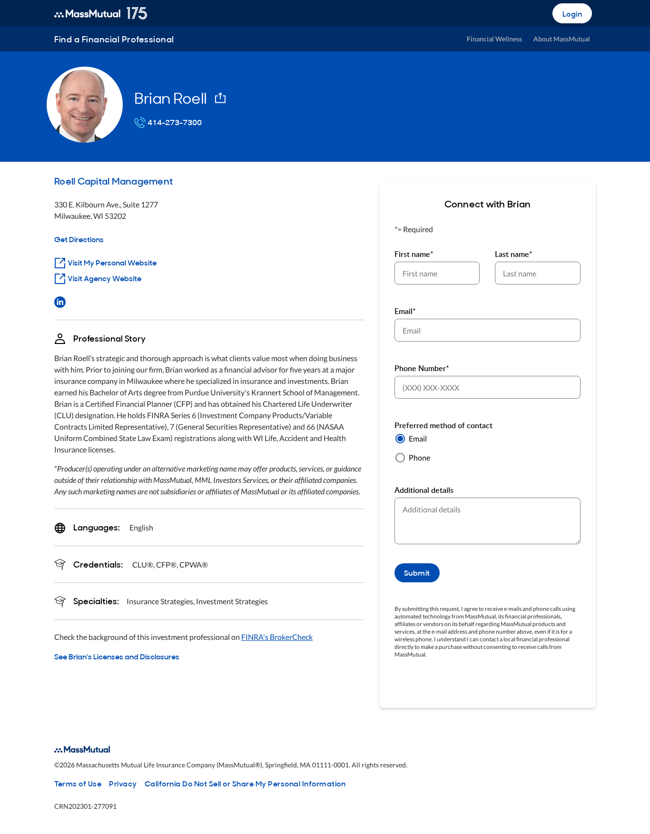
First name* (413, 254)
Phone (419, 457)
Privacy (123, 783)
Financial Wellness (494, 39)
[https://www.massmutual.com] (100, 13)
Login (572, 13)
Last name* (513, 254)
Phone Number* (421, 368)
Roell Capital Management (113, 180)
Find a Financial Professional (114, 38)
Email (418, 438)
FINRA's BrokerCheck (277, 636)
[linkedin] (60, 301)
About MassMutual (561, 39)
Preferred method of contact (443, 425)
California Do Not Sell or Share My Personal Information (245, 783)
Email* (405, 311)
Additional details (423, 490)
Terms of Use (77, 783)
